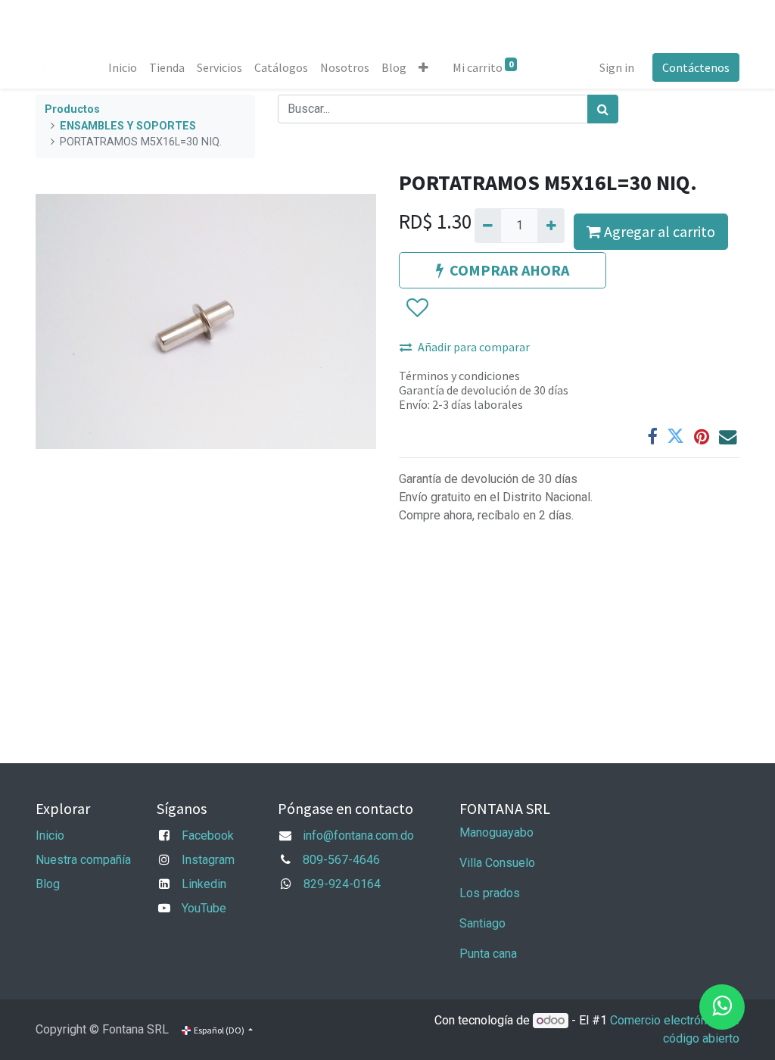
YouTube (204, 908)
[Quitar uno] (488, 225)
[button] (423, 67)
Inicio (50, 835)
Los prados (489, 893)
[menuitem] (122, 67)
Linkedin (204, 884)
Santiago (482, 923)
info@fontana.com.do (358, 835)
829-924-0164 (342, 884)
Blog (48, 884)
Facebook (208, 835)
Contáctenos (696, 67)
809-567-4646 (341, 860)
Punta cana (489, 953)
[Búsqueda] (602, 109)
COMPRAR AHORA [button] (509, 269)
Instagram (208, 860)
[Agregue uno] (550, 225)
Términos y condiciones (459, 375)
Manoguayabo (496, 832)
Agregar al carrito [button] (658, 231)
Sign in (616, 67)
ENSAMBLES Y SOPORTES (128, 126)
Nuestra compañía (83, 860)
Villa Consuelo (497, 863)
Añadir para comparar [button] (474, 346)
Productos (72, 109)
